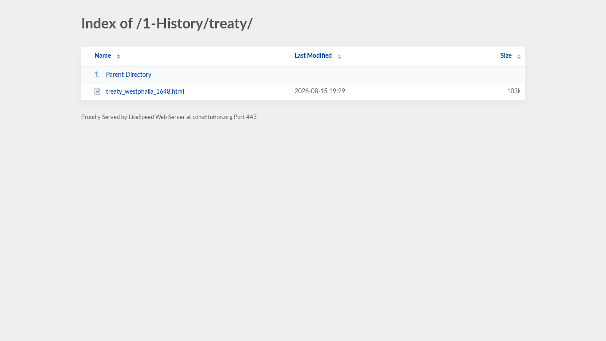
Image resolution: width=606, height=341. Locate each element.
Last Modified (313, 56)
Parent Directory (128, 75)
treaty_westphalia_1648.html (145, 92)
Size (506, 56)
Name (102, 56)
